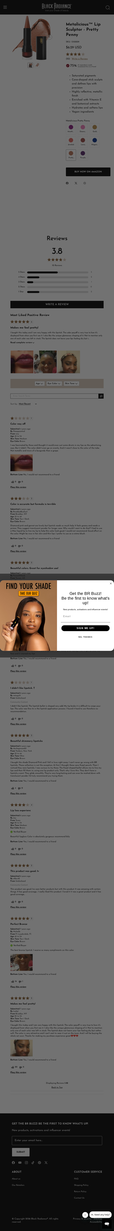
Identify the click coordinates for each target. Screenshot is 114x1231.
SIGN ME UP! (85, 628)
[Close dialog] (111, 583)
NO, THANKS (85, 637)
